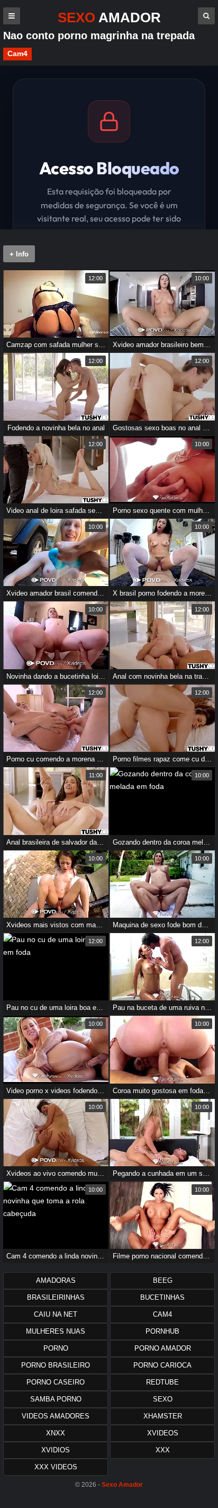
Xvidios (55, 1450)
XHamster (162, 1416)
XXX (163, 1450)
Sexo (162, 1399)
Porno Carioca (162, 1365)
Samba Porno (55, 1399)
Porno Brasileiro (55, 1365)
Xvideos (162, 1433)
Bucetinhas (162, 1297)
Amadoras (56, 1280)
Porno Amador (162, 1348)
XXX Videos (55, 1467)
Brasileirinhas (56, 1297)
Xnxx (55, 1433)
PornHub (162, 1331)
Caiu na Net (55, 1314)
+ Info (19, 254)
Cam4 (17, 53)
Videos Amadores (55, 1416)
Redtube (162, 1382)
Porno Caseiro (55, 1382)
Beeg (162, 1280)
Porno (55, 1348)
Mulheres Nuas (55, 1331)
